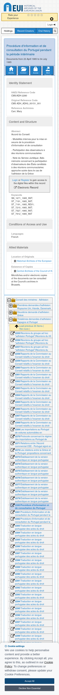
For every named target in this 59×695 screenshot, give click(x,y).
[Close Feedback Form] (51, 19)
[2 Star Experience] (32, 15)
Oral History (44, 30)
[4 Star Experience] (38, 15)
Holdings (8, 30)
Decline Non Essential (29, 688)
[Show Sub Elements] (10, 306)
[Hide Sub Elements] (9, 300)
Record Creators (25, 30)
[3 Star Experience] (35, 15)
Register (25, 180)
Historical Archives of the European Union (37, 260)
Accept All (29, 681)
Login (51, 24)
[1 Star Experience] (29, 15)
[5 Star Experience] (42, 15)
